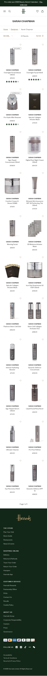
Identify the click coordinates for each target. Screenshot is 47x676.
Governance (7, 631)
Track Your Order (9, 562)
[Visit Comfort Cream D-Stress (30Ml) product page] (12, 173)
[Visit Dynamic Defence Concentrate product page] (35, 339)
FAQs (5, 593)
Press (5, 627)
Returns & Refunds (10, 558)
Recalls (6, 601)
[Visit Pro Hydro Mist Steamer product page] (12, 89)
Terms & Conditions (10, 658)
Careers (6, 623)
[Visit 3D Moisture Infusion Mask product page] (35, 216)
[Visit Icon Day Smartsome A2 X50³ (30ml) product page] (35, 257)
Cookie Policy (8, 605)
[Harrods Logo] (23, 517)
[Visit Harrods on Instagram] (21, 647)
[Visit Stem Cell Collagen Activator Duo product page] (35, 298)
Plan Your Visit (8, 532)
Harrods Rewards (9, 585)
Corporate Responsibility (12, 620)
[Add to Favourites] (20, 44)
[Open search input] (9, 11)
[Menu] (4, 11)
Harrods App (8, 574)
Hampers (6, 570)
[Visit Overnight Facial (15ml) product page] (35, 44)
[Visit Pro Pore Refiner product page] (35, 421)
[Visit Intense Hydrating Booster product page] (12, 339)
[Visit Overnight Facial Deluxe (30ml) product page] (12, 44)
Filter (38, 36)
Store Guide (7, 536)
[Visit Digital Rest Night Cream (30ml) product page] (35, 132)
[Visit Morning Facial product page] (12, 216)
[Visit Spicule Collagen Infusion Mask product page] (35, 89)
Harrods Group (8, 616)
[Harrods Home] (23, 11)
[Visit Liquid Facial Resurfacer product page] (35, 380)
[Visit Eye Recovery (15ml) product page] (12, 460)
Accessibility (7, 655)
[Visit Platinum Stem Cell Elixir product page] (12, 298)
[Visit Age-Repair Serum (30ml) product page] (12, 380)
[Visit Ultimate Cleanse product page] (12, 421)
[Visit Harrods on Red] (30, 647)
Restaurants (7, 539)
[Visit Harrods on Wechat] (34, 647)
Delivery (6, 554)
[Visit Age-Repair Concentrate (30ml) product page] (12, 132)
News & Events (8, 543)
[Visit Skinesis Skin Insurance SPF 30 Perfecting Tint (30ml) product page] (35, 173)
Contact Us (7, 597)
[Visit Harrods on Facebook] (17, 647)
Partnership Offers (10, 589)
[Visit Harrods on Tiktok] (25, 647)
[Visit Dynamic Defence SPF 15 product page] (35, 460)
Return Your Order (10, 566)
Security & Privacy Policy (12, 661)
